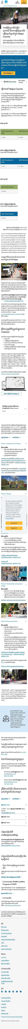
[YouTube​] (13, 991)
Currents (3, 957)
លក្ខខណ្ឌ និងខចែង (5, 1001)
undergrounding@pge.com (12, 905)
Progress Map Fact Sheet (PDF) (10, 374)
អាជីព (2, 943)
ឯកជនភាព (3, 1007)
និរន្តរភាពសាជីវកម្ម (5, 964)
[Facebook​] (2, 991)
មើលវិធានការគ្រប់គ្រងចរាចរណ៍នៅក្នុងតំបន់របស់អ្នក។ (13, 600)
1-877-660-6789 (19, 53)
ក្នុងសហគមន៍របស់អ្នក (6, 949)
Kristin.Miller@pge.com (10, 782)
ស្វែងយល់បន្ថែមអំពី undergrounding (10, 845)
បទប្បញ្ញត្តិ (3, 1004)
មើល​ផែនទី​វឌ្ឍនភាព (8, 73)
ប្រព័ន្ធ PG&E (4, 946)
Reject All (14, 528)
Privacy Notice (9, 518)
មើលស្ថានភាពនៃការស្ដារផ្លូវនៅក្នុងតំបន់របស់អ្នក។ (12, 666)
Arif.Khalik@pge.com (10, 774)
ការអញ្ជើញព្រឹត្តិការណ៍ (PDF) (8, 813)
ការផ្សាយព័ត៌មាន (5, 960)
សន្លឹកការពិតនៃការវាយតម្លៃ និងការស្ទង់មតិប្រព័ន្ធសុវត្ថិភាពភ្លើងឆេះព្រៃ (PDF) (13, 470)
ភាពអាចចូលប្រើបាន (6, 998)
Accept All (14, 523)
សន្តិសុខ (3, 1010)
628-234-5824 (8, 776)
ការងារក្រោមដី (4, 561)
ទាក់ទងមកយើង (5, 972)
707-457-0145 (8, 784)
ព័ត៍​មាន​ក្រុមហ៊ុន (5, 930)
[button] (2, 2)
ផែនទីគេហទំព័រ (4, 1013)
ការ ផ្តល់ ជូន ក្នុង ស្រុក (6, 933)
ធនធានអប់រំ (4, 936)
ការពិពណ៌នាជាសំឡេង (20, 462)
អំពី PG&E (3, 927)
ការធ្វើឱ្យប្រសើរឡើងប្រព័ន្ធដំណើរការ (9, 555)
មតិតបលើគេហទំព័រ (5, 978)
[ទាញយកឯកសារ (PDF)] (25, 408)
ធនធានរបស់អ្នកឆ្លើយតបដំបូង (8, 939)
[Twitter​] (5, 991)
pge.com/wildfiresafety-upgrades (11, 314)
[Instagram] (17, 991)
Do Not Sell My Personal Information (11, 1017)
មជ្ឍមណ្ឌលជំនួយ (5, 975)
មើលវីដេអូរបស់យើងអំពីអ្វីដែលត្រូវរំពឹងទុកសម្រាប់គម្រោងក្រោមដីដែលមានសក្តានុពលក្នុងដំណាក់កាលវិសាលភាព (13, 460)
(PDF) (2, 662)
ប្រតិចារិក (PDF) (5, 464)
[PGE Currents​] (20, 991)
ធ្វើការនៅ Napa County (10, 81)
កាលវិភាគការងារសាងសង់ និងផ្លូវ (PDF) (14, 301)
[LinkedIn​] (9, 991)
